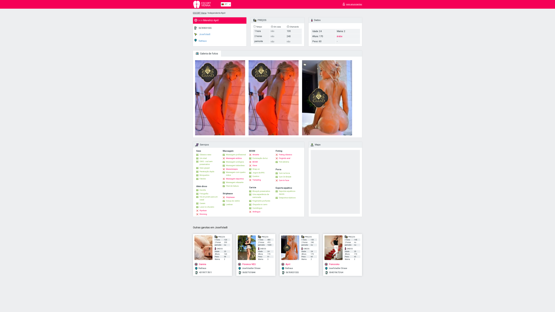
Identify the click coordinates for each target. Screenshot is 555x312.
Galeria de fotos (208, 53)
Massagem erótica (234, 158)
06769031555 (205, 28)
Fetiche (203, 179)
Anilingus (256, 212)
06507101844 (249, 272)
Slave (254, 165)
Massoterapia (232, 169)
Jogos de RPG (258, 173)
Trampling (256, 180)
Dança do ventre (233, 201)
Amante (255, 155)
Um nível (203, 158)
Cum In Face (284, 180)
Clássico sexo (205, 155)
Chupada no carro (259, 204)
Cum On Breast (285, 177)
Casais (202, 203)
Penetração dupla (207, 171)
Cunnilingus (257, 208)
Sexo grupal (205, 168)
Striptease (230, 197)
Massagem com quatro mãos (236, 173)
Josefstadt (204, 34)
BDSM (255, 162)
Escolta (203, 190)
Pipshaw (203, 210)
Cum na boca (284, 173)
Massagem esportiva (235, 179)
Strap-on (256, 169)
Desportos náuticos (287, 198)
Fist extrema (284, 162)
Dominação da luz (260, 158)
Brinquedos (204, 175)
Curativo (255, 176)
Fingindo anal (284, 158)
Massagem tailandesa (235, 165)
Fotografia (204, 194)
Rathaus (202, 41)
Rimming (203, 214)
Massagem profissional (236, 155)
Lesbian (229, 204)
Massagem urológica (235, 162)
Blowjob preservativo (261, 191)
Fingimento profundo (261, 201)
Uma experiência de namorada (260, 195)
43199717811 (205, 272)
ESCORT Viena (199, 13)
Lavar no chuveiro (207, 207)
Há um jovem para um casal (209, 198)
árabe (339, 36)
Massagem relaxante (234, 182)
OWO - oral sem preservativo (206, 162)
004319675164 (336, 272)
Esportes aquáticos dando (287, 192)
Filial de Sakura (232, 186)
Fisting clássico (285, 155)
